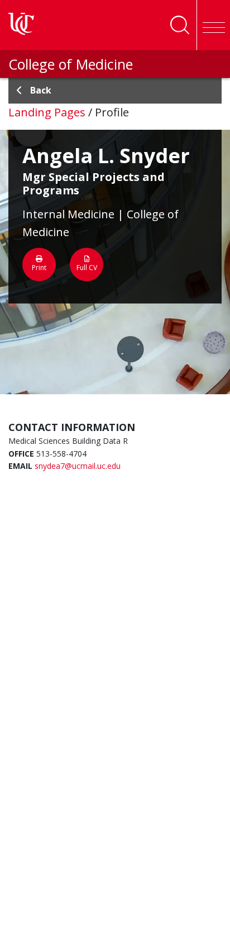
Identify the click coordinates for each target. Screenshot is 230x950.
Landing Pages (46, 112)
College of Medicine (70, 64)
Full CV (86, 267)
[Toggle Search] (180, 25)
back (40, 90)
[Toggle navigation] (213, 25)
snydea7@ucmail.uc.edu (78, 466)
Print (39, 267)
